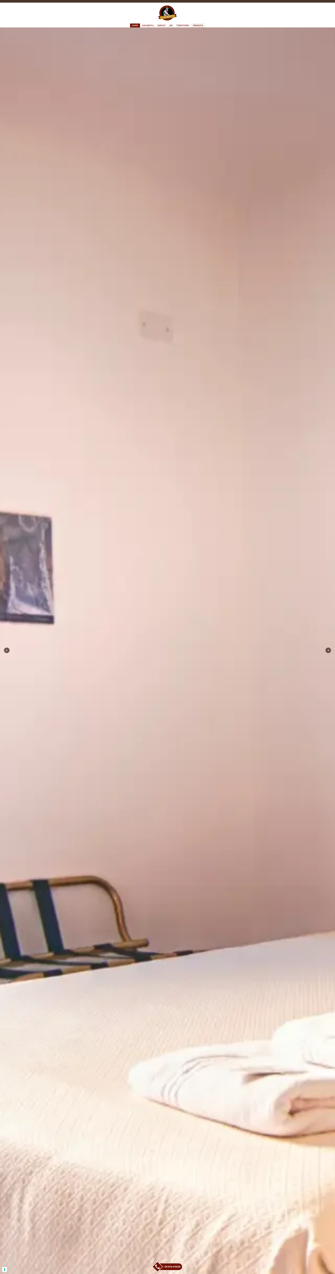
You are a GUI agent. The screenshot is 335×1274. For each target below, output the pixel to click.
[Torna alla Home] (167, 13)
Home (135, 25)
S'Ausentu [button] (148, 25)
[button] (7, 650)
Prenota (198, 25)
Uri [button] (171, 25)
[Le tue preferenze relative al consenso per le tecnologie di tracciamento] (4, 1269)
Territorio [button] (182, 25)
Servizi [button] (161, 25)
